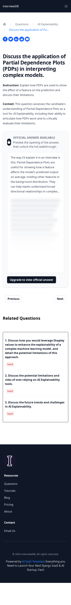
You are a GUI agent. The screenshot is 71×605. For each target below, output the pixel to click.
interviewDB (11, 6)
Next (60, 299)
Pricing (8, 504)
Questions (22, 24)
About (8, 511)
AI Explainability (48, 24)
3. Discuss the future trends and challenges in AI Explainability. (34, 404)
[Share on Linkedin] (16, 39)
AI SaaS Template (33, 561)
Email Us (9, 531)
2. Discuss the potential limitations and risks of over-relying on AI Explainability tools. (32, 380)
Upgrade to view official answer (31, 280)
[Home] (4, 24)
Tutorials (10, 491)
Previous (13, 299)
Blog (7, 498)
